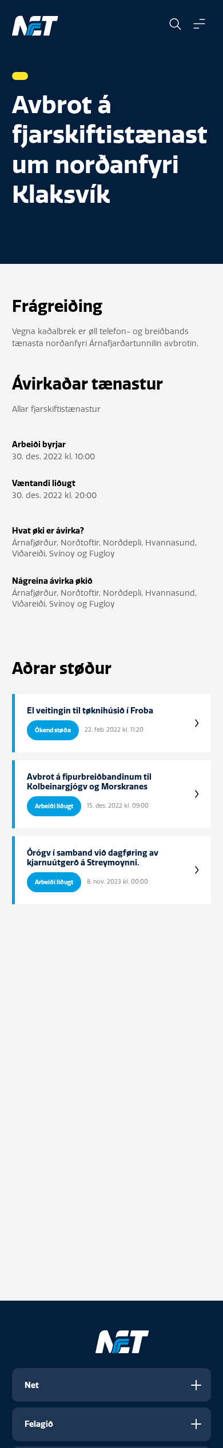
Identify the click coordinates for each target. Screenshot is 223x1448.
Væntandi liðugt (43, 483)
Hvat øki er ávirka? (48, 531)
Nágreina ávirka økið (52, 581)
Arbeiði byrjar (39, 444)
